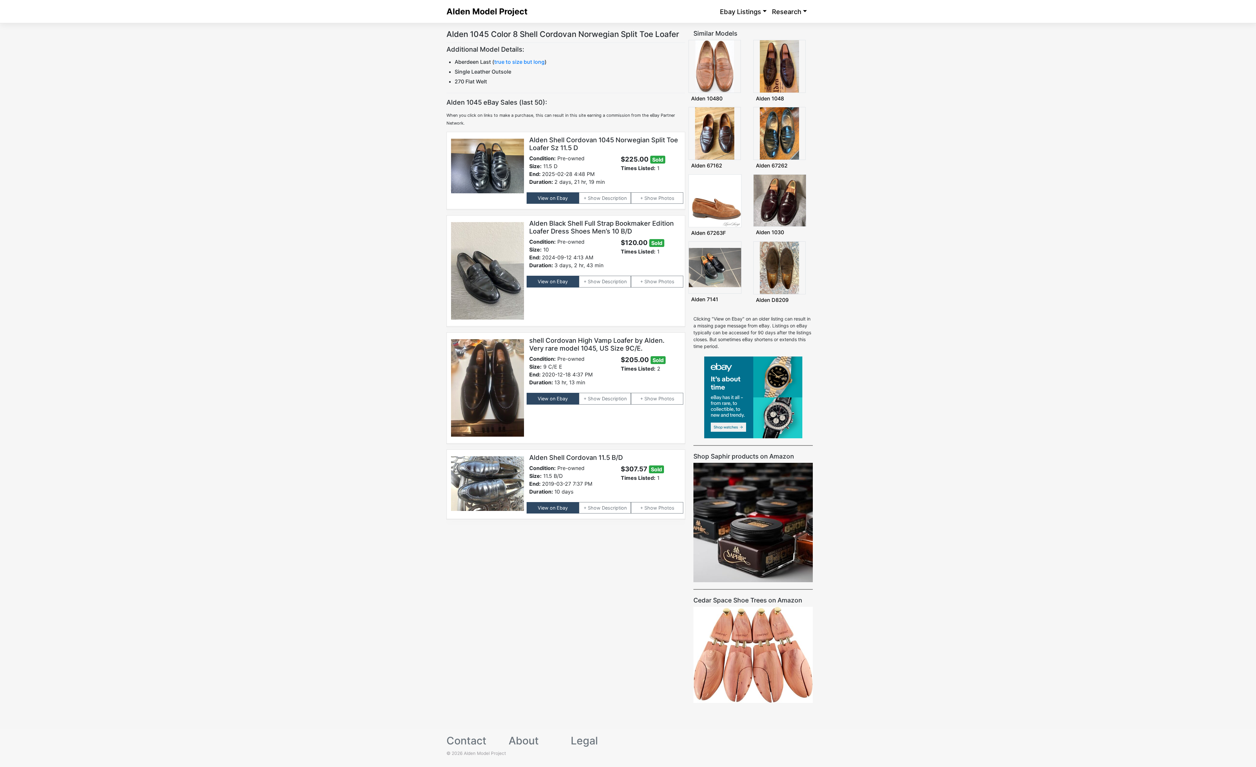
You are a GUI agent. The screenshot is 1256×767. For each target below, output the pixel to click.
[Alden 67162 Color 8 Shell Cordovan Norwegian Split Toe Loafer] (714, 133)
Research (786, 12)
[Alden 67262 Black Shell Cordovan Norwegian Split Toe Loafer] (779, 133)
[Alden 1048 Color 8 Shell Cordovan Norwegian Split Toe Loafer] (779, 66)
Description (614, 198)
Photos (666, 198)
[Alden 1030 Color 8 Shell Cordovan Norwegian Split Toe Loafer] (780, 199)
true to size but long (519, 62)
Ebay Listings (740, 12)
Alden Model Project (487, 11)
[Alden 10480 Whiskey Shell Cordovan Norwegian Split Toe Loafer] (714, 66)
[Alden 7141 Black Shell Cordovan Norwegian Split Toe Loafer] (715, 267)
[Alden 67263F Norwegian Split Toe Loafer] (715, 200)
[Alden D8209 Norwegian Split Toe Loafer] (779, 267)
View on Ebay (553, 198)
